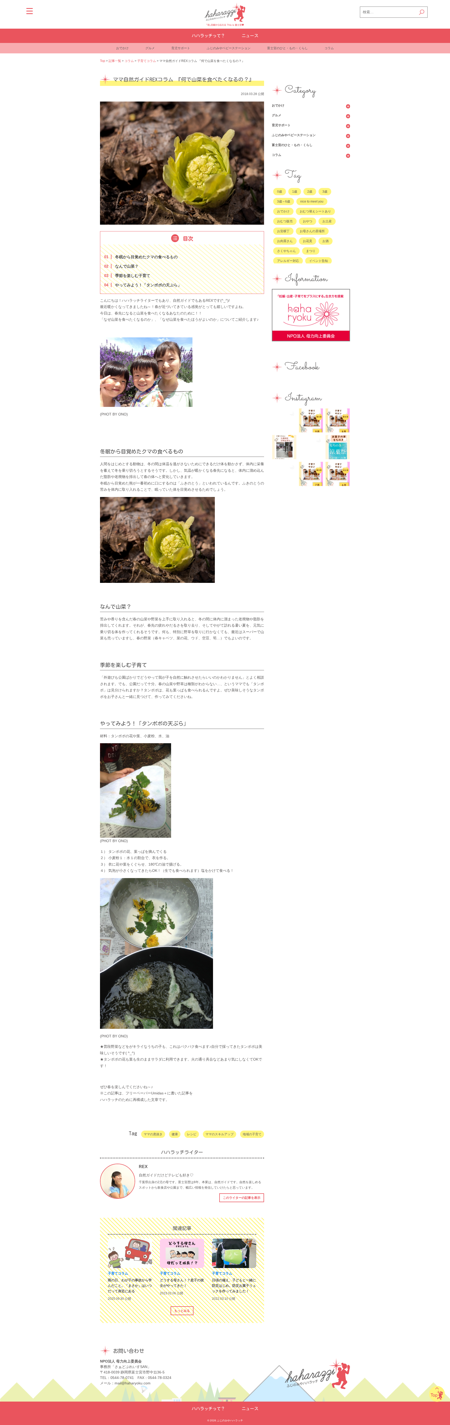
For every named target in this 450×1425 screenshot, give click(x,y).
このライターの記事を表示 (241, 1198)
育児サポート (180, 48)
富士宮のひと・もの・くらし (287, 48)
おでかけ (122, 48)
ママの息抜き (153, 1134)
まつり (310, 251)
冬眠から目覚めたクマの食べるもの (142, 257)
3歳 (324, 191)
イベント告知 (318, 261)
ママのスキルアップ (219, 1134)
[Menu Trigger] (29, 11)
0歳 (279, 191)
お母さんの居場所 (312, 231)
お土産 (327, 221)
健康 (175, 1134)
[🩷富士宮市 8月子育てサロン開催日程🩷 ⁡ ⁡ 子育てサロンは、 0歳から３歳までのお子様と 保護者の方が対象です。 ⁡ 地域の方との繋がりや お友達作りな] (338, 420)
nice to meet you (311, 201)
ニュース (250, 36)
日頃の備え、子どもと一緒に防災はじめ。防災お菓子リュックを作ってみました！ (234, 1285)
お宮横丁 (283, 231)
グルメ (150, 48)
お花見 (307, 241)
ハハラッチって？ (208, 36)
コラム (329, 48)
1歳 (294, 191)
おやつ (307, 221)
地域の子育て (252, 1134)
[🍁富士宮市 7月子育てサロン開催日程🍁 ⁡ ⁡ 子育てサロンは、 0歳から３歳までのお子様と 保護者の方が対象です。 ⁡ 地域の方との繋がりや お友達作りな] (311, 474)
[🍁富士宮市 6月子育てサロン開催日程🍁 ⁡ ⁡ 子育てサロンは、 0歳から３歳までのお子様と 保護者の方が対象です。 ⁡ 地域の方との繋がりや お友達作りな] (338, 474)
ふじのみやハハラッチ (230, 1420)
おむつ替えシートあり (315, 211)
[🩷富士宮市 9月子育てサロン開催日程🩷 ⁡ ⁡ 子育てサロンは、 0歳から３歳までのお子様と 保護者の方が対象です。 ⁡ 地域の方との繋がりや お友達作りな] (311, 420)
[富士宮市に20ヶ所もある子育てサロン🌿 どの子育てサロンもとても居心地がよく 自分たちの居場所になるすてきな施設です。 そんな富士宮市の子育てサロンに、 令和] (284, 447)
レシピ (191, 1134)
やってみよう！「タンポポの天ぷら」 (144, 285)
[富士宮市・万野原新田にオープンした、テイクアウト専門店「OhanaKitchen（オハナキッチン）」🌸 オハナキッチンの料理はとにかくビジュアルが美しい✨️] (284, 474)
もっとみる (182, 1311)
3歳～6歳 (283, 201)
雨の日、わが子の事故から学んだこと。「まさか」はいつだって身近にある (130, 1285)
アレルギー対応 (288, 261)
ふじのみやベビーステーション (229, 48)
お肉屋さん (285, 241)
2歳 (309, 191)
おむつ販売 (285, 221)
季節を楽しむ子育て (128, 275)
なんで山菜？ (122, 266)
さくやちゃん (286, 251)
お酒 (325, 241)
